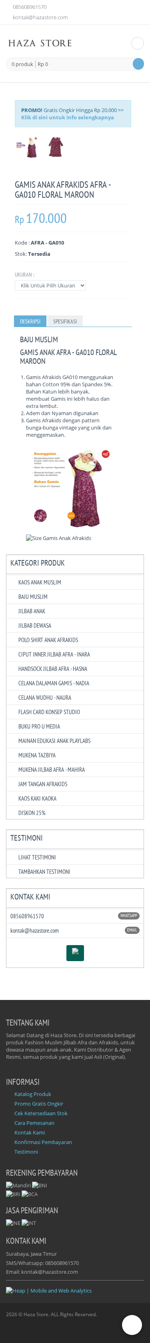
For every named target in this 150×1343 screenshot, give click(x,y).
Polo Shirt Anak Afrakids (48, 640)
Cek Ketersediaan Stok (41, 1113)
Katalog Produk (32, 1094)
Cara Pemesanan (34, 1122)
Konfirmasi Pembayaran (43, 1142)
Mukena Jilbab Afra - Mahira (51, 769)
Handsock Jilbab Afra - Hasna (52, 669)
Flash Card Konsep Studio (49, 712)
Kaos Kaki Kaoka (37, 798)
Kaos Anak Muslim (39, 582)
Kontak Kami (29, 1132)
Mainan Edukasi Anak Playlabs (54, 741)
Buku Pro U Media (39, 726)
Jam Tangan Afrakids (42, 784)
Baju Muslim (33, 596)
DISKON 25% (32, 813)
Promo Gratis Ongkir (38, 1103)
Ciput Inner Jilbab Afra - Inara (54, 654)
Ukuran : (24, 274)
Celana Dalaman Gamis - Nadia (53, 683)
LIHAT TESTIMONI (37, 857)
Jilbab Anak (31, 611)
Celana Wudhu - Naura (44, 697)
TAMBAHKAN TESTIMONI (44, 871)
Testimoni (26, 1151)
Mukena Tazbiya (37, 755)
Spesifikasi (65, 321)
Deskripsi (30, 321)
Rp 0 (43, 64)
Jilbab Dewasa (34, 625)
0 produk (22, 64)
